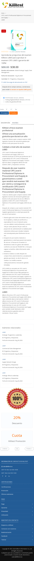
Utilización (4, 515)
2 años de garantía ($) (13, 102)
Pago (3, 504)
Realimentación (6, 532)
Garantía (4, 508)
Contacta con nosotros (8, 529)
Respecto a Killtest (7, 525)
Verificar (14, 113)
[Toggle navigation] (30, 4)
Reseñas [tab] (15, 123)
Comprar (5, 113)
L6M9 (4, 359)
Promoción (4, 490)
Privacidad (4, 511)
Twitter (3, 540)
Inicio (2, 13)
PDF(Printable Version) (14, 98)
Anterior (5, 448)
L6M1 (4, 373)
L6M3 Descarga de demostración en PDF (15, 82)
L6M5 (4, 332)
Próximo (29, 448)
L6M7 (4, 346)
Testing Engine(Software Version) (17, 100)
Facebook (4, 536)
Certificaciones (6, 487)
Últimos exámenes (7, 494)
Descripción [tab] (5, 123)
